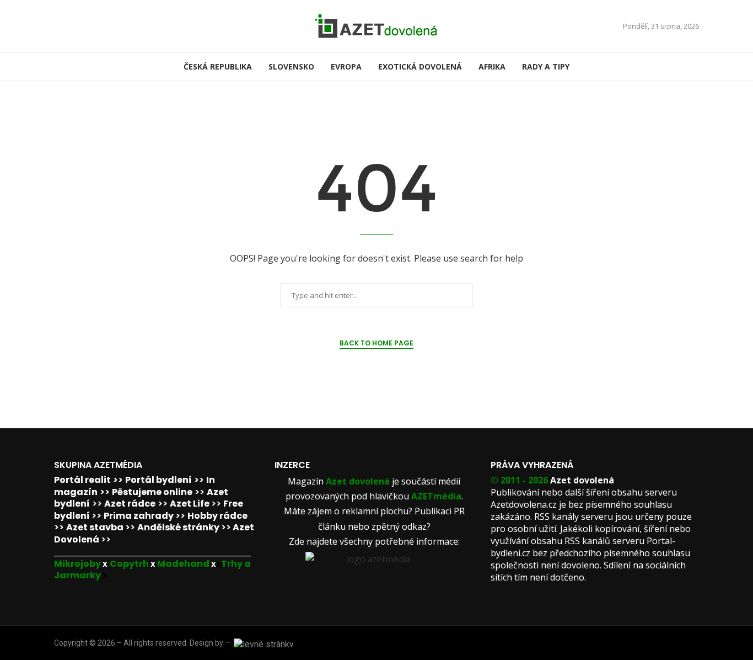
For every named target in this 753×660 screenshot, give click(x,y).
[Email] (71, 26)
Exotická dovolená (420, 66)
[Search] (693, 67)
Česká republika (218, 66)
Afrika (491, 66)
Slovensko (291, 66)
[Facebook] (58, 26)
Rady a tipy (545, 66)
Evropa (346, 66)
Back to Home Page (376, 343)
